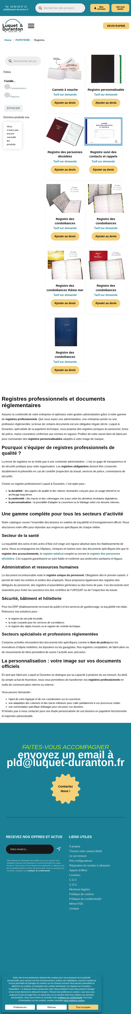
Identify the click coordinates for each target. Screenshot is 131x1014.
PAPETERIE (23, 40)
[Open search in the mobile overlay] (60, 8)
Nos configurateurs (80, 860)
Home (7, 40)
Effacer (13, 108)
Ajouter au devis (65, 102)
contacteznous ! (65, 789)
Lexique (74, 908)
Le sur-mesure (78, 856)
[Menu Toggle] (31, 25)
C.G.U (73, 884)
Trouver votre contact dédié (85, 851)
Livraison (74, 875)
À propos (74, 846)
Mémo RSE (76, 903)
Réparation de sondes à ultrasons (89, 865)
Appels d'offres (78, 870)
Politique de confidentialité (85, 899)
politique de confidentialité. (38, 871)
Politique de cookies (81, 894)
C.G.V (73, 879)
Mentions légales (79, 889)
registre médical (53, 553)
